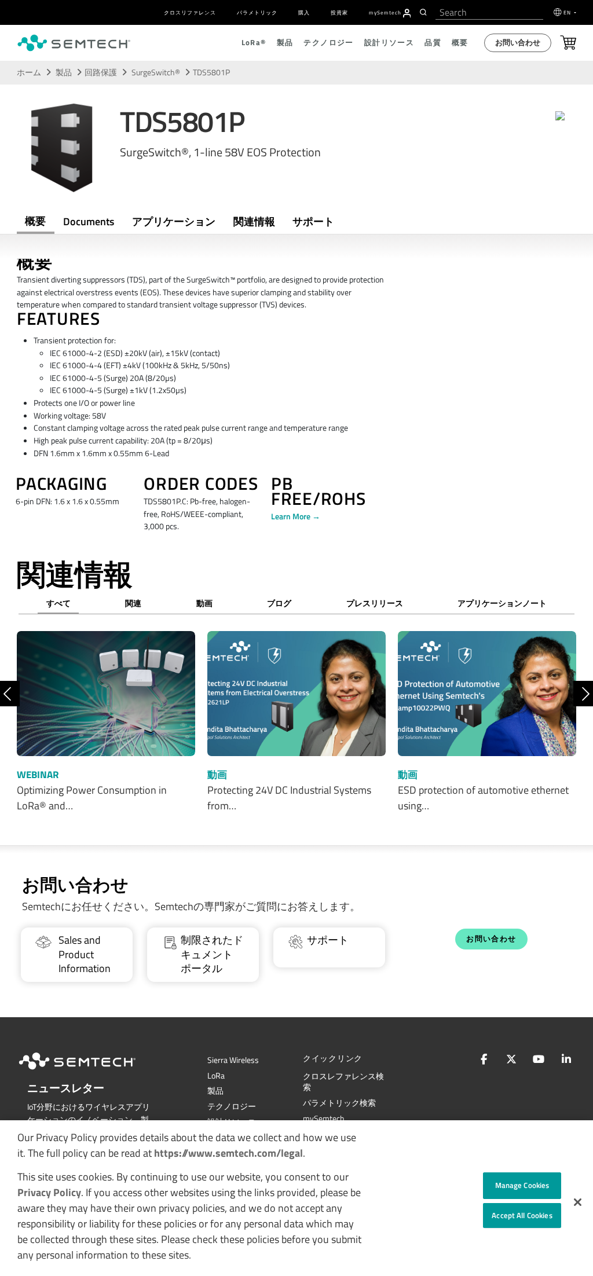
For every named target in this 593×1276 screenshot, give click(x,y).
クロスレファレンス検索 (343, 1082)
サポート (313, 221)
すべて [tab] (58, 603)
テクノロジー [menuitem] (328, 42)
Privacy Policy (49, 1192)
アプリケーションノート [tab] (502, 603)
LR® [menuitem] (253, 42)
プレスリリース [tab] (374, 603)
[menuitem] (407, 13)
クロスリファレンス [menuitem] (190, 12)
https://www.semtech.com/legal (228, 1153)
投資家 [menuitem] (339, 12)
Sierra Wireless (233, 1060)
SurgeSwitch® (156, 72)
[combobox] (489, 12)
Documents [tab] (88, 221)
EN (568, 12)
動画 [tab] (204, 603)
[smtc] (74, 43)
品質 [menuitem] (432, 42)
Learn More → (295, 516)
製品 (64, 72)
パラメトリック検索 (339, 1103)
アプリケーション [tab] (173, 221)
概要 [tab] (35, 221)
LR (216, 1075)
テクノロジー (231, 1106)
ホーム (29, 72)
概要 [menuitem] (460, 42)
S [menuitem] (385, 12)
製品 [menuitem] (285, 42)
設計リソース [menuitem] (389, 42)
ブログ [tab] (279, 603)
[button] (577, 1202)
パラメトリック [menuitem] (257, 12)
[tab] (254, 222)
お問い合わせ (517, 42)
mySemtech (324, 1118)
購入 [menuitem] (304, 12)
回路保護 (101, 72)
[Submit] (424, 12)
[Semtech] (89, 1071)
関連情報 (254, 221)
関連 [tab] (133, 603)
